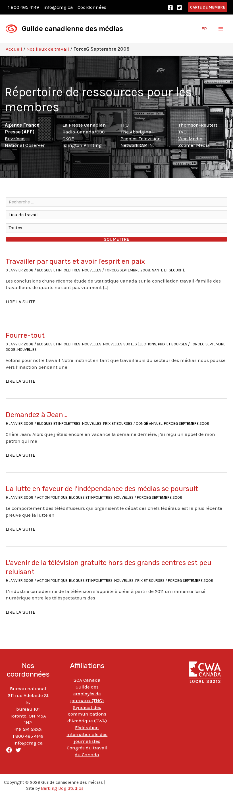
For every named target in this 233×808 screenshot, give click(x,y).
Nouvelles (91, 270)
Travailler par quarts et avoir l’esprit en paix (75, 261)
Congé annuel (149, 423)
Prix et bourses (172, 344)
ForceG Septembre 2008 (127, 270)
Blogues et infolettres (58, 270)
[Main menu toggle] (221, 28)
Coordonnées (92, 7)
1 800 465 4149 (23, 7)
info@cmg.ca (58, 7)
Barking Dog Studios (62, 788)
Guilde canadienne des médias (72, 29)
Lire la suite (21, 301)
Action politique (52, 497)
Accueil (14, 49)
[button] (207, 7)
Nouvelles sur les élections (129, 344)
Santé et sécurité (168, 270)
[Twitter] (179, 8)
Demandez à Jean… (36, 415)
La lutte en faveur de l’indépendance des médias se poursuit (102, 489)
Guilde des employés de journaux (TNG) (87, 693)
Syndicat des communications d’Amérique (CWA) (87, 714)
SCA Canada (87, 680)
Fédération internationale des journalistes (86, 734)
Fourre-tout (25, 335)
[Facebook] (170, 8)
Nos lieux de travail (47, 49)
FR (204, 28)
